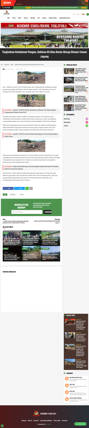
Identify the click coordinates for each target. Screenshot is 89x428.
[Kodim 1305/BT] (44, 417)
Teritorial (66, 126)
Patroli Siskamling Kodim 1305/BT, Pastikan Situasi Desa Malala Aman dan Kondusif (12, 258)
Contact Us (36, 421)
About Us (30, 421)
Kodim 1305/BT (48, 424)
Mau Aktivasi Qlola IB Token (75, 377)
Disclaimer (64, 421)
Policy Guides (57, 421)
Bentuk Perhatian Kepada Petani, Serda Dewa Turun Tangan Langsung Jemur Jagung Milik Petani (50, 257)
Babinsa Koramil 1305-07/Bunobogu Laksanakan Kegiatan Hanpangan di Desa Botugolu (30, 257)
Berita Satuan (12, 195)
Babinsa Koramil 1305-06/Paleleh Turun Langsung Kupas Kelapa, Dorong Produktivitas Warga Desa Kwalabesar (49, 8)
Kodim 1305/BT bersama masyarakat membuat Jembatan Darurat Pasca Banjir (80, 71)
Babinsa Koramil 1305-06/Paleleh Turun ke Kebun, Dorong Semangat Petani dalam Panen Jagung (81, 364)
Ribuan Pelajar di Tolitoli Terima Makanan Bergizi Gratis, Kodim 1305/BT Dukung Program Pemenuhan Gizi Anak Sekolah (50, 241)
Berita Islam (72, 384)
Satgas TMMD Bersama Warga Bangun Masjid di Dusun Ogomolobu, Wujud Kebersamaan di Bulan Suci (81, 98)
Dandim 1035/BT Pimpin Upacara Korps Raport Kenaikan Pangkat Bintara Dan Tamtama (81, 107)
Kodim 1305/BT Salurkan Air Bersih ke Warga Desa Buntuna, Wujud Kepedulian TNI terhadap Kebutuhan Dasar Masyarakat (12, 241)
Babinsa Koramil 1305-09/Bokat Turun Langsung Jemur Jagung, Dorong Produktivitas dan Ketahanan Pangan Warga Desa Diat (81, 351)
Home (8, 18)
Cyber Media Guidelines (46, 421)
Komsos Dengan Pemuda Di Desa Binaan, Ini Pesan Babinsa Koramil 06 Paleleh (81, 79)
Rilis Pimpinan (67, 122)
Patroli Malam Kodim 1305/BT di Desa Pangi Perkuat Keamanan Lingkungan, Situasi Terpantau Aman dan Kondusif (31, 241)
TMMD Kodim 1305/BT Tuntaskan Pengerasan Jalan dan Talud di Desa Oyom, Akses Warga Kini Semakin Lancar (81, 89)
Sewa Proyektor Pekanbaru (75, 398)
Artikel (5, 233)
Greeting (21, 195)
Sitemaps (24, 421)
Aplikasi (44, 18)
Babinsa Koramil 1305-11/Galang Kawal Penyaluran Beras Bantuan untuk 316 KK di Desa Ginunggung (81, 338)
